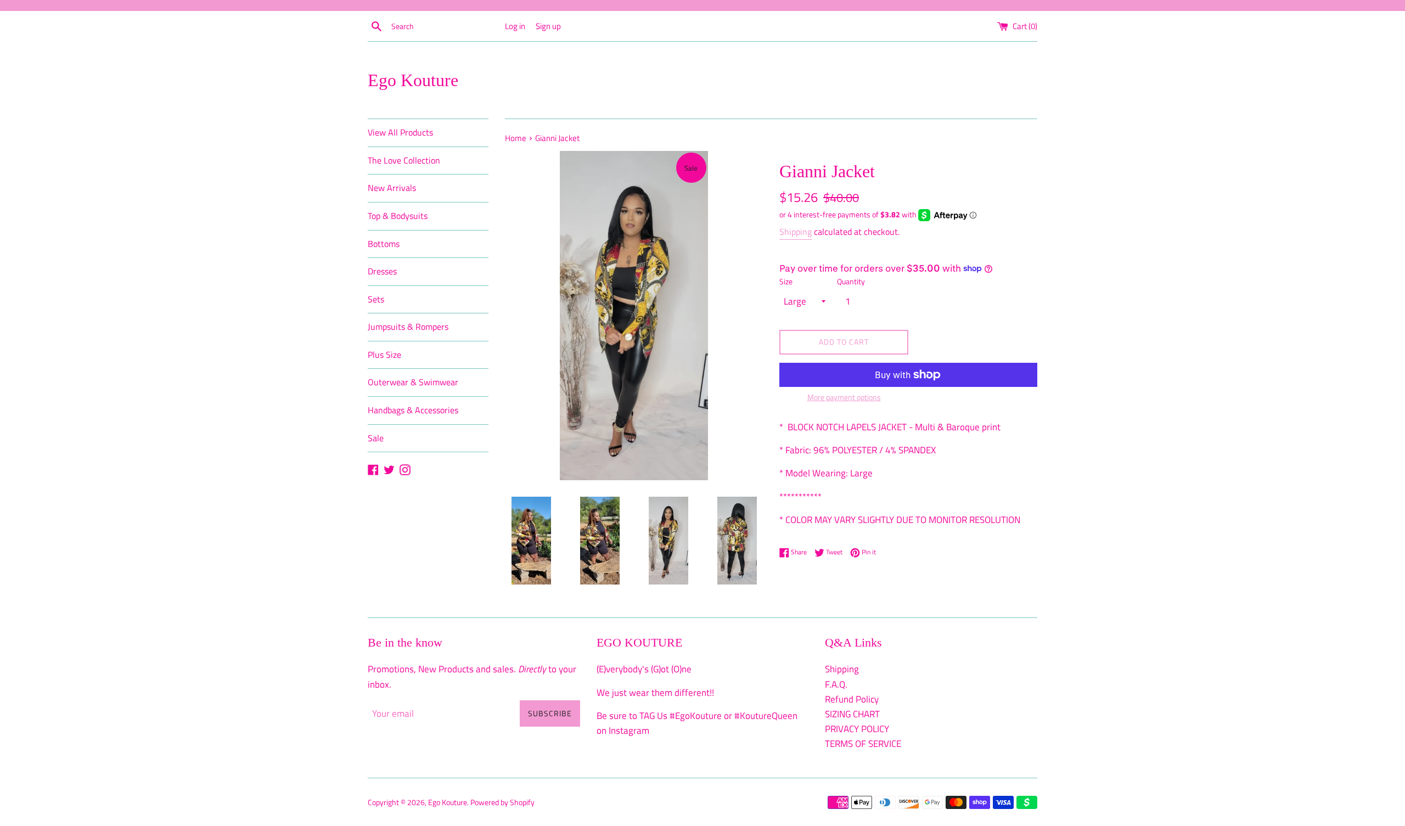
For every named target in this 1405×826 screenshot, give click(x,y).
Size (786, 281)
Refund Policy (852, 699)
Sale (376, 438)
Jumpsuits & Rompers (408, 326)
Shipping (795, 231)
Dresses (382, 271)
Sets (376, 299)
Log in (515, 26)
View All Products (400, 132)
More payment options (844, 397)
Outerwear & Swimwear (413, 382)
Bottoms (384, 243)
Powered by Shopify (502, 802)
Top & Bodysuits (398, 215)
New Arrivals (392, 187)
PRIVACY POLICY (857, 729)
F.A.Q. (836, 684)
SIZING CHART (852, 714)
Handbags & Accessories (413, 410)
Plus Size (384, 354)
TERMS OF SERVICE (863, 744)
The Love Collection (404, 160)
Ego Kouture (413, 80)
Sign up (548, 26)
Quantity (851, 281)
